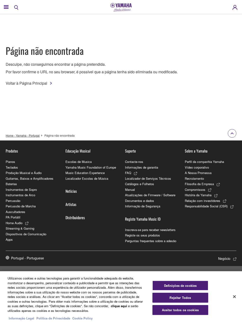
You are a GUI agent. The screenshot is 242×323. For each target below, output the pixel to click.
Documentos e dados (139, 200)
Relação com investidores (202, 200)
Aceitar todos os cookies (180, 310)
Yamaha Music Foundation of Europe (90, 167)
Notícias (71, 191)
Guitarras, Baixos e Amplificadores (29, 178)
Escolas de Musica (78, 161)
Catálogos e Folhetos (139, 184)
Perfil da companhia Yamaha (204, 161)
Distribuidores (75, 217)
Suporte (130, 151)
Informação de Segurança (142, 206)
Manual (130, 189)
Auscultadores (15, 212)
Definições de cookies (180, 285)
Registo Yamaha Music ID (142, 219)
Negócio (224, 258)
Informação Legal (21, 318)
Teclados (12, 167)
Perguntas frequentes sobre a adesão (150, 241)
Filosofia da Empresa (199, 184)
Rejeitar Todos (180, 297)
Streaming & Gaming (20, 228)
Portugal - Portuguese (27, 258)
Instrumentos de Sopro (21, 189)
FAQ (128, 172)
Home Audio (14, 223)
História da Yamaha (198, 195)
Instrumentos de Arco (20, 195)
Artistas (70, 204)
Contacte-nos (134, 161)
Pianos (10, 161)
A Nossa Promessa (198, 172)
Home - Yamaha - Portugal (23, 135)
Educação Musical (78, 151)
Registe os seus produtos (142, 235)
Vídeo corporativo (197, 167)
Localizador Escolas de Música (86, 178)
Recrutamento (194, 178)
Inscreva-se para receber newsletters (150, 229)
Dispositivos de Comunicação (26, 234)
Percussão (13, 200)
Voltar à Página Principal (26, 83)
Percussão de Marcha (21, 206)
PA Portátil (13, 217)
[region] (121, 297)
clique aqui (119, 306)
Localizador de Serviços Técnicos (148, 178)
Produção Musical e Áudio (24, 172)
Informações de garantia (141, 167)
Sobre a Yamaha (196, 151)
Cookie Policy (82, 318)
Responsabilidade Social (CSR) (206, 206)
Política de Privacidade (53, 318)
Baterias (11, 184)
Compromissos (195, 189)
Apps (9, 239)
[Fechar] (234, 296)
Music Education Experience (85, 172)
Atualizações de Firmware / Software (150, 195)
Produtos (12, 151)
